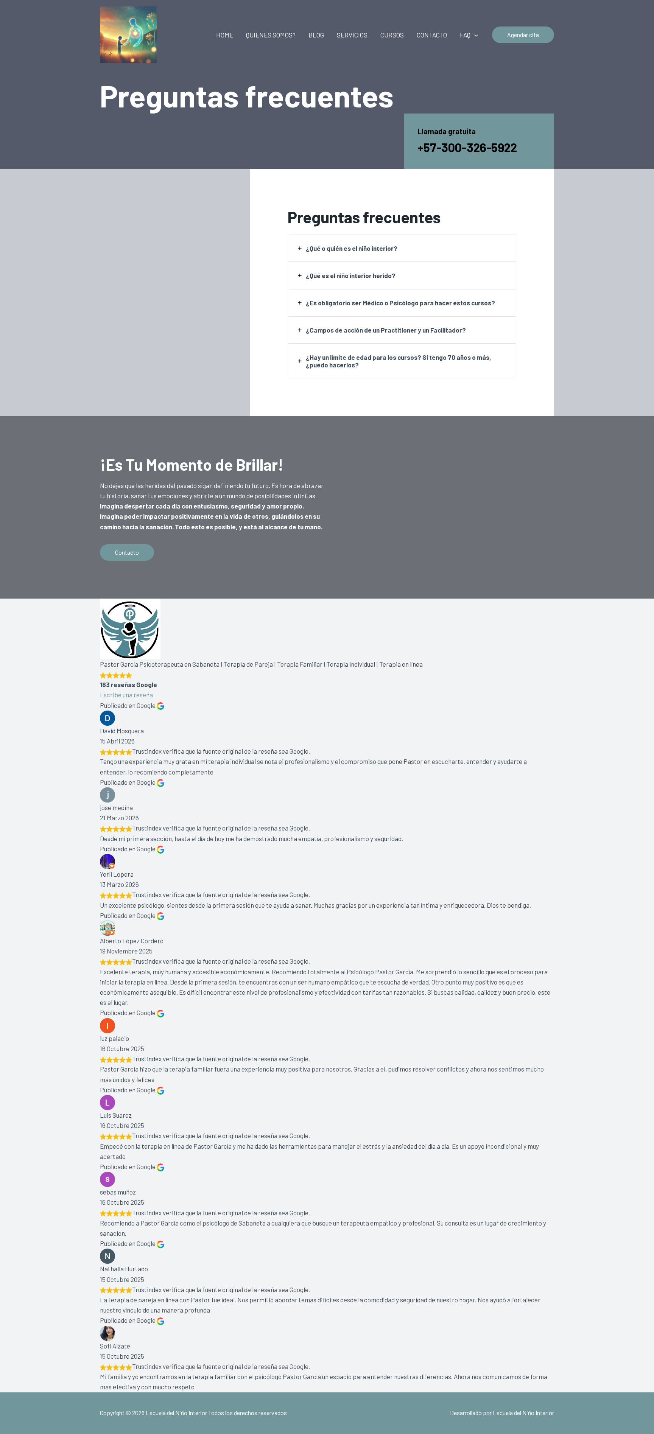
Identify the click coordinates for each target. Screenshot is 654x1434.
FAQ (465, 35)
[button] (474, 35)
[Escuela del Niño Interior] (128, 33)
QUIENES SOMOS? (271, 35)
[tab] (402, 248)
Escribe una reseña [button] (126, 694)
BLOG (316, 35)
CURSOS (392, 35)
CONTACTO (432, 35)
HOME (224, 35)
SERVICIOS (352, 35)
